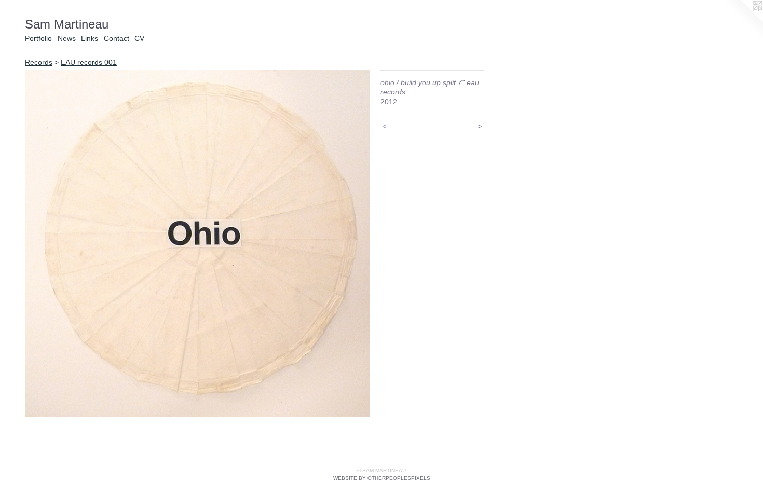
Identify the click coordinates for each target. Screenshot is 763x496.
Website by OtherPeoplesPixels (381, 478)
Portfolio (38, 38)
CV (139, 38)
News (67, 38)
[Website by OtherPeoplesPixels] (742, 21)
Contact (116, 38)
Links (89, 38)
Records (38, 62)
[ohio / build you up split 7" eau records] (197, 243)
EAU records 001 (89, 62)
